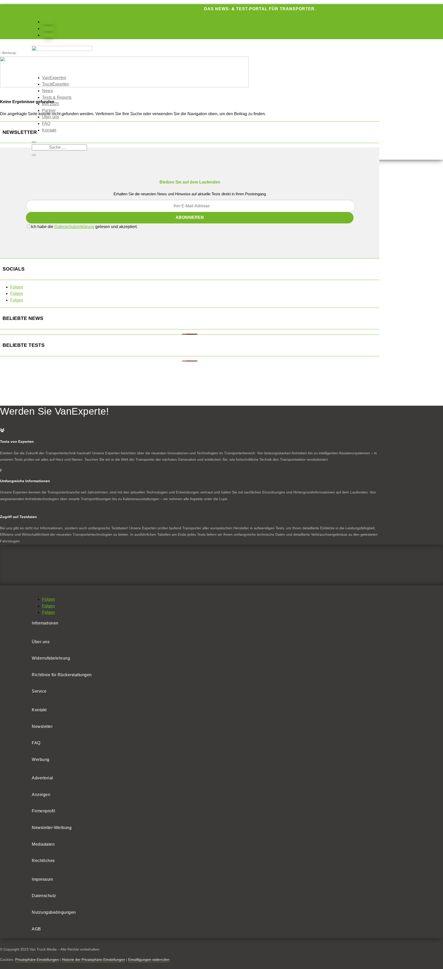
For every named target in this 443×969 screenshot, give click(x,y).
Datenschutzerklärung (74, 226)
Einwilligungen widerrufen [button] (148, 959)
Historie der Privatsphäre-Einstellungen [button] (93, 959)
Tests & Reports (57, 97)
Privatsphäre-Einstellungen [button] (37, 959)
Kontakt (49, 130)
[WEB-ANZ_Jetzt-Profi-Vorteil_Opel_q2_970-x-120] (124, 86)
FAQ (46, 123)
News (47, 91)
